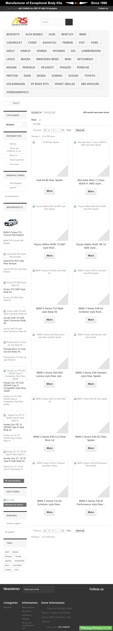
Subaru (57, 75)
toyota (15, 552)
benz (7, 565)
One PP (12, 188)
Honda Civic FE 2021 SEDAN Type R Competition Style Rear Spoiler (15, 386)
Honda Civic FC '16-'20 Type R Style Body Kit (15, 459)
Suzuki (73, 75)
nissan (8, 570)
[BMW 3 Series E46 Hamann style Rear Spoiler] (91, 350)
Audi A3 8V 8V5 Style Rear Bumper (14, 262)
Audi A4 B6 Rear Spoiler (49, 180)
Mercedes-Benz (47, 59)
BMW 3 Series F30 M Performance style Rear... (91, 503)
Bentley (67, 34)
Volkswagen (15, 84)
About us (13, 155)
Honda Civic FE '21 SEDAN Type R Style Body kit (14, 427)
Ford (94, 42)
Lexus (10, 59)
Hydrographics (17, 92)
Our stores (14, 164)
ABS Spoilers (90, 84)
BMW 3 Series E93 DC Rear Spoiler (91, 438)
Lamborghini (91, 51)
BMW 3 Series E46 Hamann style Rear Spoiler (91, 374)
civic (16, 570)
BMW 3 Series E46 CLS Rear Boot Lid (49, 438)
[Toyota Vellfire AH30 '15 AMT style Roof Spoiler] (50, 222)
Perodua (29, 67)
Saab (27, 75)
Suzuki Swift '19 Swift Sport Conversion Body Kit (15, 320)
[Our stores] (15, 500)
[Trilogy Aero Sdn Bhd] (20, 21)
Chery (32, 42)
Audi (52, 34)
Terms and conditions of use (28, 625)
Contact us (103, 8)
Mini (68, 59)
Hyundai (59, 51)
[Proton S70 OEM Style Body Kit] (15, 284)
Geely (10, 51)
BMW (82, 34)
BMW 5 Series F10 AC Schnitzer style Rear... (49, 503)
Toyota (89, 75)
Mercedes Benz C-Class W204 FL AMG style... (91, 182)
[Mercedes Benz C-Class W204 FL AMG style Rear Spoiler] (91, 158)
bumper (8, 556)
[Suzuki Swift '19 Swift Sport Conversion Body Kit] (15, 312)
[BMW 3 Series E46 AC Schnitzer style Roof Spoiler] (91, 286)
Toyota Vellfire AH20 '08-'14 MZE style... (91, 246)
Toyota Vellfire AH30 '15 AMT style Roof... (49, 246)
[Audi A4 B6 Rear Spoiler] (50, 158)
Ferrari (67, 42)
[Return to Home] (6, 103)
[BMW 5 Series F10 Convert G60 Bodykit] (11, 221)
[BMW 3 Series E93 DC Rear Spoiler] (91, 415)
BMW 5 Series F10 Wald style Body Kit (49, 310)
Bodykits (13, 34)
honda (18, 556)
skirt (7, 552)
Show (33, 120)
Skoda (41, 75)
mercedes (17, 565)
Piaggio (65, 67)
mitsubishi (19, 561)
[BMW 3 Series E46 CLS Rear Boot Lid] (50, 415)
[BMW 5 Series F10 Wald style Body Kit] (50, 286)
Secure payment (16, 160)
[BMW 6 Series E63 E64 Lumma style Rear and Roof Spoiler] (50, 350)
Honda (42, 51)
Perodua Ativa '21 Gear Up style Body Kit (15, 350)
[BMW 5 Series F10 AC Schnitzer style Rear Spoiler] (50, 479)
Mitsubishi (85, 59)
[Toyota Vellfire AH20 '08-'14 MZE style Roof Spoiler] (91, 222)
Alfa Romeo (34, 34)
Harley (26, 51)
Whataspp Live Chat (101, 628)
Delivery (13, 144)
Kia (73, 51)
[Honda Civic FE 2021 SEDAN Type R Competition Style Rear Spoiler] (15, 374)
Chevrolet (14, 42)
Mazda (25, 59)
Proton (12, 75)
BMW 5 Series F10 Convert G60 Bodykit (14, 233)
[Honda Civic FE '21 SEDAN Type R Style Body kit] (15, 418)
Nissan (11, 67)
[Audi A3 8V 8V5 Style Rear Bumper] (15, 255)
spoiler (8, 561)
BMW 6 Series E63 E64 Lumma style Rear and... (49, 374)
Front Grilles (65, 84)
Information (13, 135)
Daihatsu (49, 42)
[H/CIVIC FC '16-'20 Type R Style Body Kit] (15, 453)
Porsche (83, 67)
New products (14, 207)
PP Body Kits (40, 84)
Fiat (82, 42)
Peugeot (47, 67)
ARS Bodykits (15, 183)
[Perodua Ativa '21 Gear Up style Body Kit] (15, 344)
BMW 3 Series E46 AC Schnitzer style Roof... (91, 310)
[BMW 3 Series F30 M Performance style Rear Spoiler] (91, 479)
